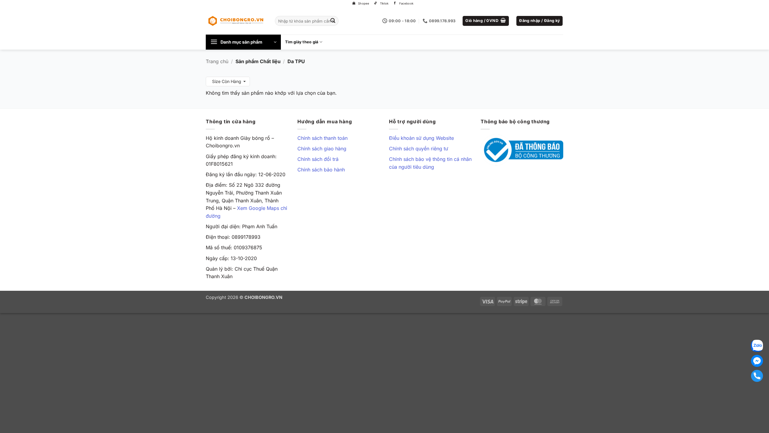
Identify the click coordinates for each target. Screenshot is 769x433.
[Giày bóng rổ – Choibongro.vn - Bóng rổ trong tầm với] (236, 20)
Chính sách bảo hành (321, 170)
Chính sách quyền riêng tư (418, 149)
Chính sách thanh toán (322, 138)
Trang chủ (217, 61)
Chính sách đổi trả (318, 159)
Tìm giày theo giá (301, 42)
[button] (486, 21)
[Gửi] (333, 21)
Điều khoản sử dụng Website (421, 138)
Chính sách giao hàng (321, 149)
